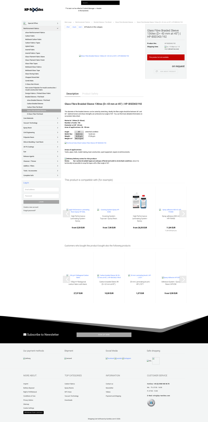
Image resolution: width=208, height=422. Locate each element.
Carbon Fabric (30, 36)
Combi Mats (29, 81)
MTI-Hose (68, 392)
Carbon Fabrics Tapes (32, 43)
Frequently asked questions (120, 9)
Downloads (101, 9)
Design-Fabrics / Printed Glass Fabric (38, 93)
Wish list (159, 2)
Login (41, 202)
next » (81, 27)
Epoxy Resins (69, 388)
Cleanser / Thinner (29, 161)
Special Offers (33, 23)
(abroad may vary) (173, 49)
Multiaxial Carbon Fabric (33, 39)
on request (178, 66)
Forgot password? (29, 210)
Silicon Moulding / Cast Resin (33, 142)
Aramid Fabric (30, 50)
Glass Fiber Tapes (31, 63)
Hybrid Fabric (29, 46)
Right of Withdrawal (30, 392)
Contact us (109, 384)
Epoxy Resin (27, 128)
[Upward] (6, 418)
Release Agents (28, 156)
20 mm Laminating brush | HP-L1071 (140, 283)
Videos (108, 392)
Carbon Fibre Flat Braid (34, 107)
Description (72, 93)
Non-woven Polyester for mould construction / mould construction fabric (40, 89)
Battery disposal (28, 388)
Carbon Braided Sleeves (35, 104)
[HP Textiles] (42, 9)
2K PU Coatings (28, 147)
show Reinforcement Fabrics (35, 32)
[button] (140, 2)
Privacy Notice (28, 400)
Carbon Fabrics (70, 384)
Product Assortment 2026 (81, 9)
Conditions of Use (29, 396)
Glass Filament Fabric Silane (35, 57)
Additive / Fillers (28, 166)
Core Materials (28, 118)
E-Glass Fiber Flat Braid (35, 114)
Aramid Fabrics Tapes (32, 53)
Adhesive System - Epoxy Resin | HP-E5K (171, 283)
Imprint (25, 384)
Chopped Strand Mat (32, 77)
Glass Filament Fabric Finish (35, 60)
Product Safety (90, 93)
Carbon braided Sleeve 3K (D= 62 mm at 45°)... (109, 283)
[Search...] (117, 3)
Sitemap (26, 404)
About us (139, 9)
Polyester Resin (28, 137)
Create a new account (30, 207)
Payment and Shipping (113, 396)
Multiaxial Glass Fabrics (33, 67)
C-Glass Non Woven (32, 84)
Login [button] (149, 2)
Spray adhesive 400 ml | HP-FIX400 (171, 217)
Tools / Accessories (30, 171)
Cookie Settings (28, 408)
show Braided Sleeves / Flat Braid (38, 100)
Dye (24, 152)
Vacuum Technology (30, 123)
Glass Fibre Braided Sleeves (36, 111)
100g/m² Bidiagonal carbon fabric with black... (78, 283)
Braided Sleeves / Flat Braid (34, 97)
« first (68, 27)
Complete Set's (28, 175)
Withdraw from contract (33, 412)
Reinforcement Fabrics (31, 28)
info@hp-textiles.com (161, 396)
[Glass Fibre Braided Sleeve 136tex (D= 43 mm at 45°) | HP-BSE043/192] (104, 56)
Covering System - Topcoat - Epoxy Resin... (109, 217)
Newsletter (109, 388)
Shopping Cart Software (96, 419)
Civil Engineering (29, 132)
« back (74, 27)
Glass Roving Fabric (32, 74)
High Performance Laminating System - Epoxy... (78, 218)
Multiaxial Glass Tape (32, 70)
